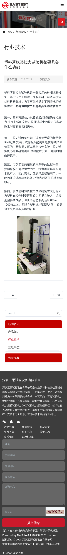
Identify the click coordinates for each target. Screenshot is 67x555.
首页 (10, 31)
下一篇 (56, 295)
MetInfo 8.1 (24, 535)
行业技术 (34, 31)
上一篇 (10, 295)
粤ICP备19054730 (12, 552)
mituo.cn (53, 535)
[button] (55, 512)
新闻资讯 (21, 31)
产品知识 (13, 332)
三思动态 (13, 347)
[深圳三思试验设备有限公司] (15, 5)
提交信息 (33, 523)
